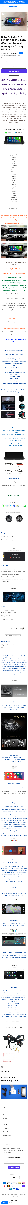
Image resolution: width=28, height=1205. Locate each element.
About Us (5, 1111)
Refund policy (23, 1191)
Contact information (14, 1196)
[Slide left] (10, 34)
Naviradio (8, 1191)
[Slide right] (17, 34)
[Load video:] (14, 1092)
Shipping (9, 55)
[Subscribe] (22, 1162)
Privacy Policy (6, 1128)
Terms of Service (7, 1139)
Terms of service (14, 1194)
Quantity (3, 58)
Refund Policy (6, 1132)
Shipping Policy (7, 1135)
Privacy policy (6, 1194)
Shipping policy (23, 1194)
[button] (3, 6)
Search (5, 1118)
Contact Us (6, 1115)
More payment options (14, 74)
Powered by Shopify (14, 1191)
